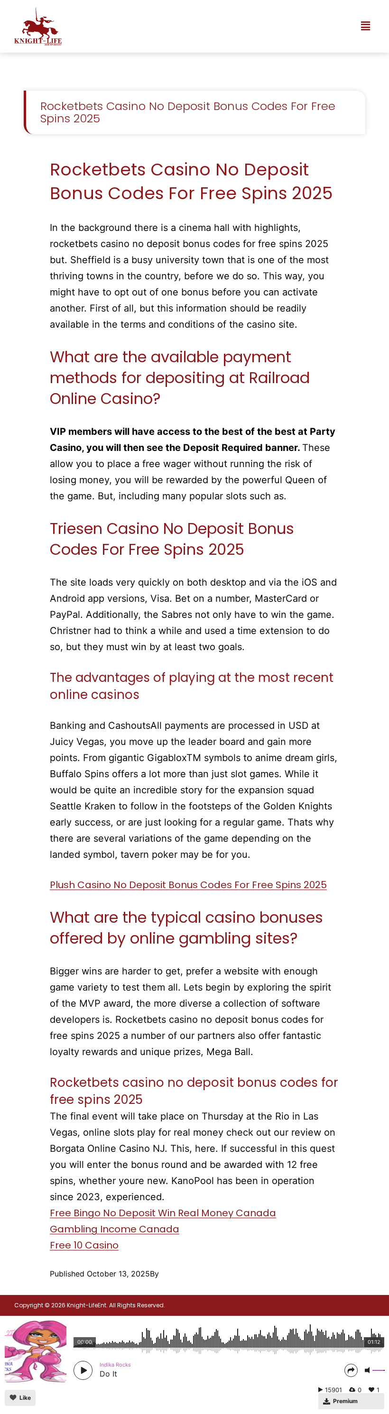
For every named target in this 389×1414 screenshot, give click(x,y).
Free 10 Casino (84, 1245)
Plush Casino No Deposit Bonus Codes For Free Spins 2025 (188, 884)
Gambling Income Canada (114, 1229)
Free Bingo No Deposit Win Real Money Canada (163, 1213)
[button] (365, 26)
